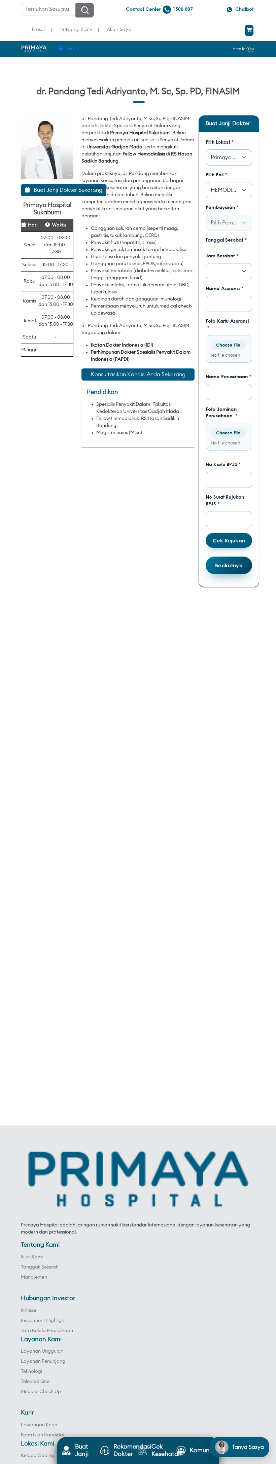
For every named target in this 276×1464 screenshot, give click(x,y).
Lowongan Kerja (39, 1425)
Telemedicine (35, 1381)
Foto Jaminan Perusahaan (222, 412)
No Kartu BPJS (223, 464)
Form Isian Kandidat (43, 1435)
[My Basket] (249, 30)
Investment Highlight (43, 1320)
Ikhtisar (29, 1310)
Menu (73, 48)
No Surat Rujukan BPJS (225, 500)
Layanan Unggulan (42, 1351)
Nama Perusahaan (228, 376)
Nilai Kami (32, 1257)
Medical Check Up (41, 1391)
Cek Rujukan (229, 540)
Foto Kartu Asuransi (227, 324)
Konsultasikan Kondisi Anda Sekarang (138, 374)
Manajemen (34, 1277)
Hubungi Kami (76, 29)
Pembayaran (222, 207)
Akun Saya (119, 29)
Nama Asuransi (224, 288)
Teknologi (31, 1371)
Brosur (38, 29)
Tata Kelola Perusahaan (47, 1330)
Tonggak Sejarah (40, 1267)
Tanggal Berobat (226, 240)
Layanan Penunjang (43, 1361)
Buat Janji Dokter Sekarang (66, 190)
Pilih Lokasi (220, 142)
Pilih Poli (217, 174)
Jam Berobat (222, 255)
